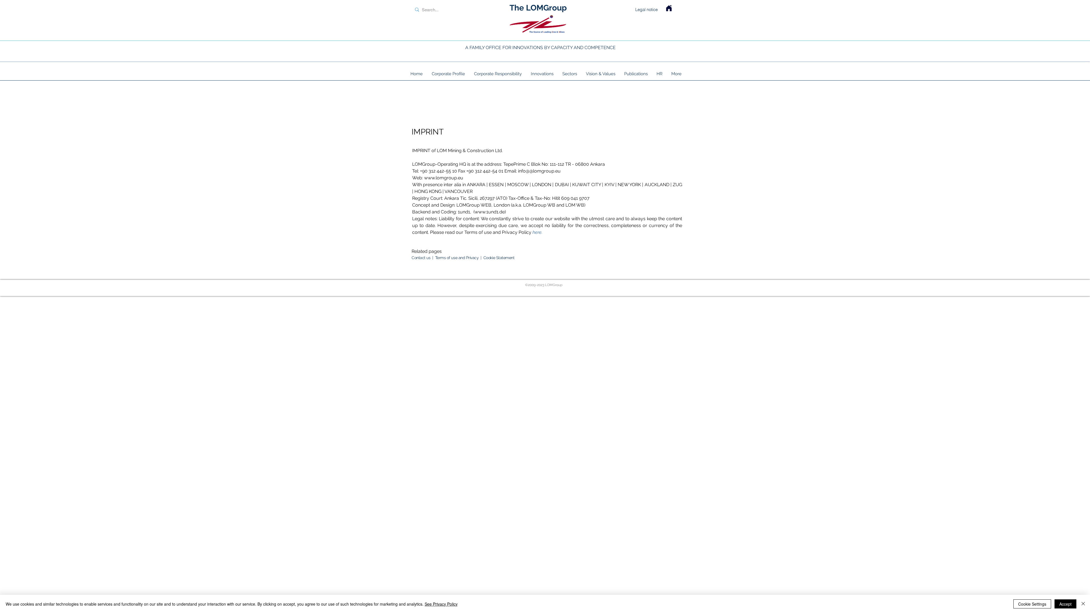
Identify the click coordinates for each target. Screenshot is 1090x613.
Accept (1065, 604)
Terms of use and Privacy (458, 257)
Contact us (421, 257)
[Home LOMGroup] (668, 8)
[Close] (1083, 603)
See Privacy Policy (441, 604)
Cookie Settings (1032, 604)
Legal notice (646, 9)
